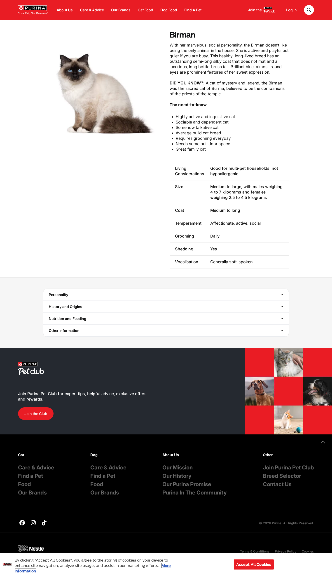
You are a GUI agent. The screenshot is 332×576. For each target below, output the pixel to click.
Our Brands (121, 10)
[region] (166, 564)
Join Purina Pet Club (288, 467)
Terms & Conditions (254, 551)
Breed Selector (282, 476)
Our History (177, 476)
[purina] (22, 523)
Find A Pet (192, 10)
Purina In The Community (194, 492)
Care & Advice (92, 10)
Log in (291, 10)
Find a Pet (30, 476)
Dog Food (168, 10)
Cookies (308, 551)
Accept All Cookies (253, 564)
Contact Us (277, 484)
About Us (65, 10)
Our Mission (177, 467)
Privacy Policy (285, 551)
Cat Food (145, 10)
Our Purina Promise (186, 484)
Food (24, 484)
